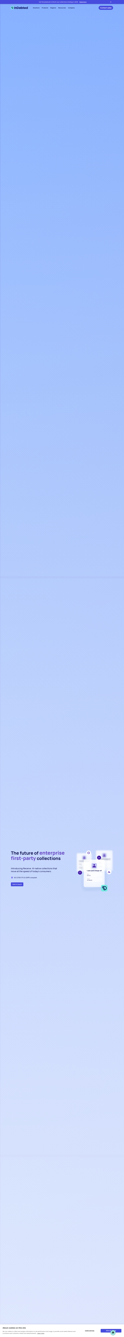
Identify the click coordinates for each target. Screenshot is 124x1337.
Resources (62, 8)
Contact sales (106, 8)
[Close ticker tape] (111, 2)
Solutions (36, 8)
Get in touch (17, 884)
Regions (53, 8)
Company (71, 8)
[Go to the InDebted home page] (19, 7)
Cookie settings (89, 1330)
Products (45, 8)
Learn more (40, 1333)
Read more (83, 2)
